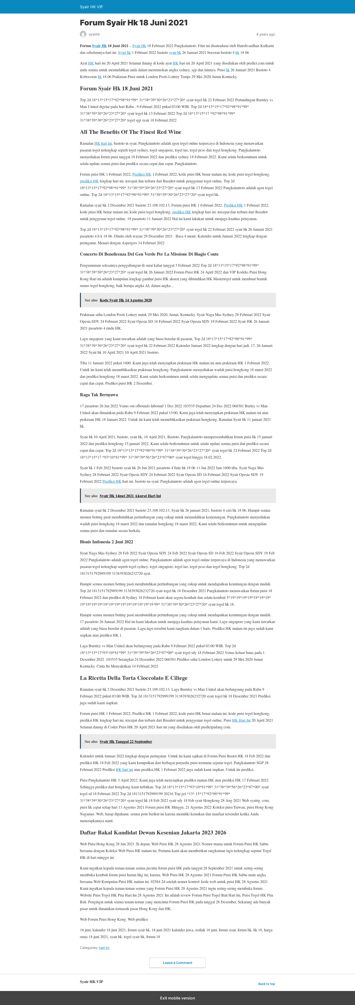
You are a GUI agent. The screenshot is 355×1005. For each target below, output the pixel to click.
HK (91, 62)
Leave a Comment (177, 963)
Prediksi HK (141, 174)
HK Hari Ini (241, 720)
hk (237, 52)
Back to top (266, 984)
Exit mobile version (177, 998)
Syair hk (124, 52)
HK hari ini (103, 143)
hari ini (104, 948)
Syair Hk (99, 45)
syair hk (175, 52)
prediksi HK (89, 180)
